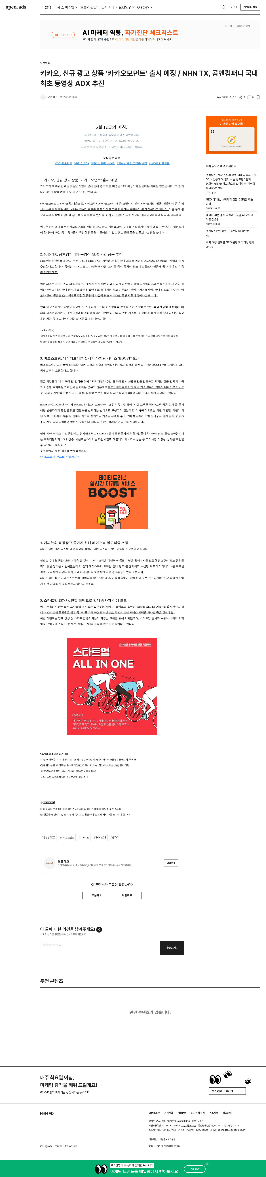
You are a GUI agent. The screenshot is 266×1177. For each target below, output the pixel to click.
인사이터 (108, 7)
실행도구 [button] (125, 7)
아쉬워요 (127, 895)
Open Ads (16, 7)
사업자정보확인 (188, 1125)
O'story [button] (143, 7)
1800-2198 (202, 1130)
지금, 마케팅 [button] (65, 7)
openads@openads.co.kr (231, 1130)
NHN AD (47, 1113)
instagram (46, 1146)
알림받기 (171, 863)
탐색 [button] (48, 7)
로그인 (233, 7)
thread (58, 1146)
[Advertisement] (231, 314)
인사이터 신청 (250, 7)
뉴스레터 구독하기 (222, 1091)
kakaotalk (71, 1146)
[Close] (207, 1164)
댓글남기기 (172, 948)
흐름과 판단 (88, 7)
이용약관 (153, 1139)
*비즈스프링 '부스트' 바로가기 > (60, 456)
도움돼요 (97, 895)
